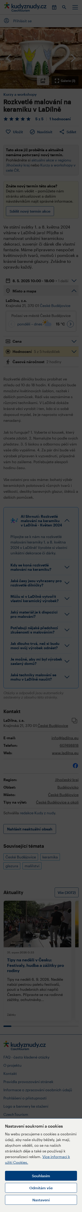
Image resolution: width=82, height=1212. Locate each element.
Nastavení (41, 1200)
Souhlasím (41, 1176)
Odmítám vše (41, 1188)
